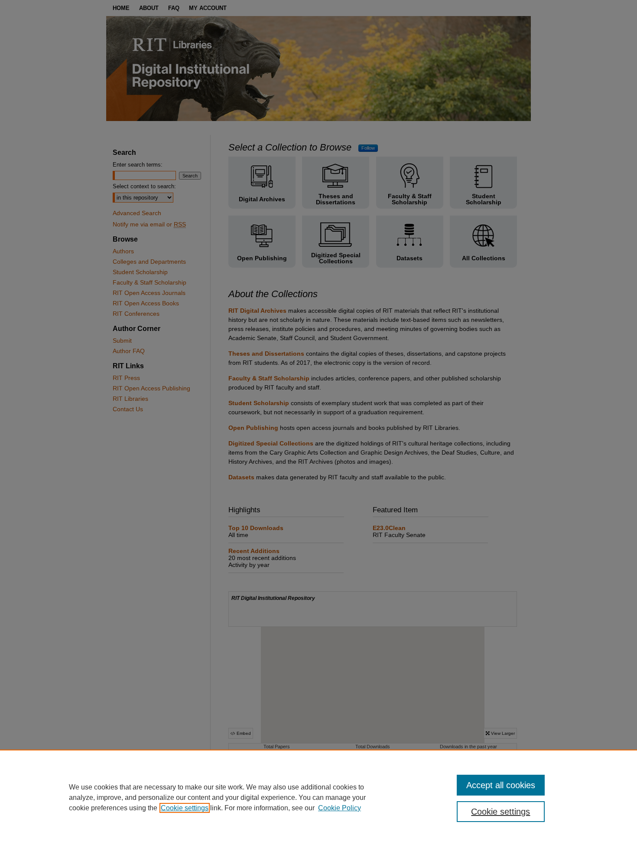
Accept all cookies (500, 785)
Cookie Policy (339, 808)
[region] (318, 797)
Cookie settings (184, 808)
